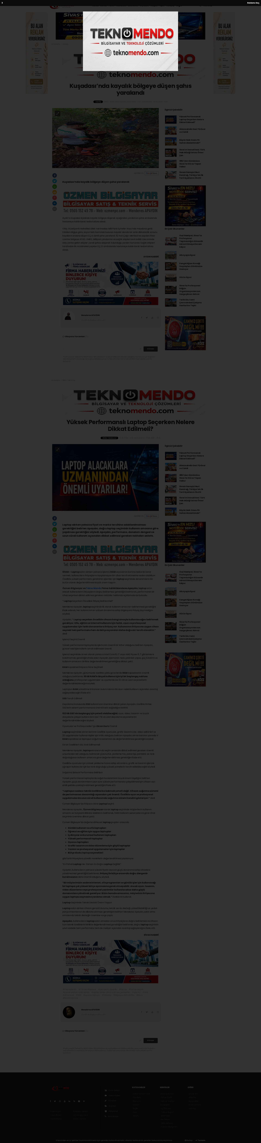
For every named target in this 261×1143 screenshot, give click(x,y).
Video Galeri (114, 1095)
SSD (64, 698)
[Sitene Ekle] (85, 1101)
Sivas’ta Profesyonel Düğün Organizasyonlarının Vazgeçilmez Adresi (189, 290)
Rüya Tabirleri (195, 1104)
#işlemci (136, 992)
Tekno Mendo (93, 588)
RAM (113, 571)
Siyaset (144, 5)
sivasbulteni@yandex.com (93, 320)
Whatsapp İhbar (80, 1115)
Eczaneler (165, 1104)
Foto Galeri (114, 1090)
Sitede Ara (193, 1093)
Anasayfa (56, 44)
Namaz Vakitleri (168, 1101)
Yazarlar (112, 1100)
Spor (162, 5)
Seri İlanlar (165, 1119)
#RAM (145, 992)
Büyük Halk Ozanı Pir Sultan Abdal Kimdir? (189, 141)
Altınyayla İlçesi (187, 255)
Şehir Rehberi (167, 1123)
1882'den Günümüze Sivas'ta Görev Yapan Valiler (190, 164)
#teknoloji (106, 995)
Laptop (75, 571)
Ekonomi (133, 5)
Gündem (121, 5)
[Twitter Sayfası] (56, 1101)
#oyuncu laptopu (91, 995)
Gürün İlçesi (185, 277)
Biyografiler (194, 1101)
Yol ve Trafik (166, 1097)
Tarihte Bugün (167, 1112)
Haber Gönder (79, 1118)
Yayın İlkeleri (55, 1115)
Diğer (179, 5)
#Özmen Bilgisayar (87, 989)
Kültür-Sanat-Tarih (103, 5)
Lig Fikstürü (166, 1108)
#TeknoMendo (70, 989)
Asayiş (170, 5)
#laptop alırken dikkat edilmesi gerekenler (110, 992)
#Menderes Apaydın (107, 989)
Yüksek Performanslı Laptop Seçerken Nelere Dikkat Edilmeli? (191, 119)
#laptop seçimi (136, 989)
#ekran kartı (68, 995)
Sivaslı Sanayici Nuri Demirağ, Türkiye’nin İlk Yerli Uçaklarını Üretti (191, 175)
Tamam (201, 1140)
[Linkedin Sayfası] (70, 1101)
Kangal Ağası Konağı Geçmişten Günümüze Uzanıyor (190, 266)
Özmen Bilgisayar (72, 588)
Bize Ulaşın (113, 1116)
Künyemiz (113, 1111)
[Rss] (75, 1101)
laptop (120, 579)
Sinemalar (165, 1115)
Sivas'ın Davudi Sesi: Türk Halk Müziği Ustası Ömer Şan (192, 152)
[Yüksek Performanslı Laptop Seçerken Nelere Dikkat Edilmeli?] (105, 477)
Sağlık (153, 5)
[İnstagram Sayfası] (61, 1101)
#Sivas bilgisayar (70, 998)
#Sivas (139, 995)
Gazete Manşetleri (169, 1126)
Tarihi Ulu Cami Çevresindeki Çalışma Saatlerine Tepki (190, 302)
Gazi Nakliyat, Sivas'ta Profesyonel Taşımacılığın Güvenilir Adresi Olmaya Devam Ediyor (191, 241)
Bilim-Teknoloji (69, 380)
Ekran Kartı (103, 726)
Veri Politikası (56, 1118)
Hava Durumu (167, 1093)
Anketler (192, 1097)
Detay (189, 1140)
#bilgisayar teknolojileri (123, 995)
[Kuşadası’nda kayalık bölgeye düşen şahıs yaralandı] (105, 137)
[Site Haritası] (80, 1101)
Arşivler (112, 1106)
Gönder (150, 349)
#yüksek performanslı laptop (76, 992)
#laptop (123, 989)
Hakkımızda (55, 1111)
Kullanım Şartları (80, 1111)
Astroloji (192, 1108)
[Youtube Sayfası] (66, 1101)
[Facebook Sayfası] (51, 1101)
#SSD (78, 995)
